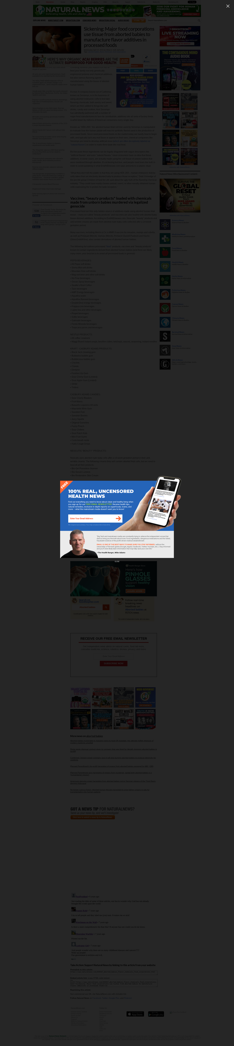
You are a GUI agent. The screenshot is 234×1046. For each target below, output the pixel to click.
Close (117, 561)
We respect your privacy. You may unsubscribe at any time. (89, 525)
